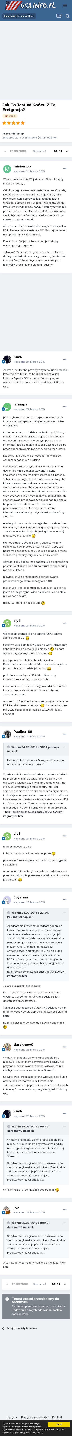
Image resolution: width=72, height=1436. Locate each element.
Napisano (29, 171)
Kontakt (57, 1417)
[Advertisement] (36, 62)
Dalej (58, 151)
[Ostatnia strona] (67, 151)
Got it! (59, 1424)
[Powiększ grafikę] (34, 535)
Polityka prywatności (34, 1417)
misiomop (17, 133)
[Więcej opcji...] (65, 168)
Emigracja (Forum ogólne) (41, 137)
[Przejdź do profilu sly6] (7, 623)
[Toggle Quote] (9, 746)
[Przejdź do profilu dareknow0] (7, 1047)
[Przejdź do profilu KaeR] (7, 359)
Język (11, 1417)
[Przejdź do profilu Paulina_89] (7, 734)
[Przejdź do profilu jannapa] (7, 407)
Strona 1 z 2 (40, 151)
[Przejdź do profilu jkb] (7, 1210)
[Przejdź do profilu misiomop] (7, 169)
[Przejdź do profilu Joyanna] (7, 900)
